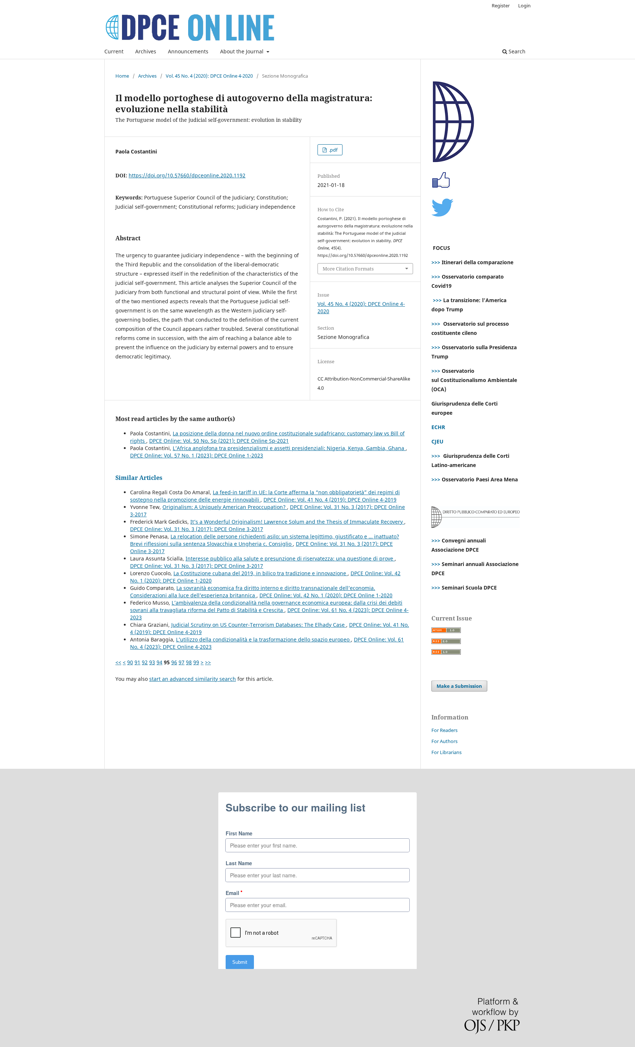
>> (208, 662)
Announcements (188, 51)
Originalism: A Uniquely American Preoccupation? (224, 506)
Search (516, 51)
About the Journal (242, 51)
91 (137, 662)
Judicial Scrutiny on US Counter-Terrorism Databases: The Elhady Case (258, 624)
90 (130, 662)
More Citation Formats (348, 268)
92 (145, 662)
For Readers (444, 730)
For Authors (444, 741)
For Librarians (446, 752)
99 (196, 662)
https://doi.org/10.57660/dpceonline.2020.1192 (187, 175)
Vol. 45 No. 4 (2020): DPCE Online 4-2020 (209, 75)
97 (181, 662)
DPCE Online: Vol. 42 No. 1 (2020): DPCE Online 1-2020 (325, 595)
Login (524, 5)
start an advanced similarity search (192, 678)
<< (118, 662)
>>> (435, 262)
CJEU (437, 441)
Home (122, 75)
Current (113, 51)
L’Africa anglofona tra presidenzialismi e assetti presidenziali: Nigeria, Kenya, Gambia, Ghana (289, 448)
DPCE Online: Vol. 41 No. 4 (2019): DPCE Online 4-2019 (330, 499)
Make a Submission (459, 686)
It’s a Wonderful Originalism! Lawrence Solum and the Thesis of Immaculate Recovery (297, 521)
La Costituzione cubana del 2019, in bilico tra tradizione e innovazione (260, 573)
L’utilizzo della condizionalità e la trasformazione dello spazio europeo (263, 639)
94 (159, 662)
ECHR (438, 427)
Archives (145, 51)
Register (501, 5)
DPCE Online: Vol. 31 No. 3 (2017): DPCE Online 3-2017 (196, 529)
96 (174, 662)
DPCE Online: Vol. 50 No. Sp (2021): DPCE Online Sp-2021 (219, 440)
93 (152, 662)
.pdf (332, 149)
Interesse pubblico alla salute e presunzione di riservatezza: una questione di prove (290, 558)
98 (189, 662)
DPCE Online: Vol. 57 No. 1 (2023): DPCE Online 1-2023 (196, 455)
